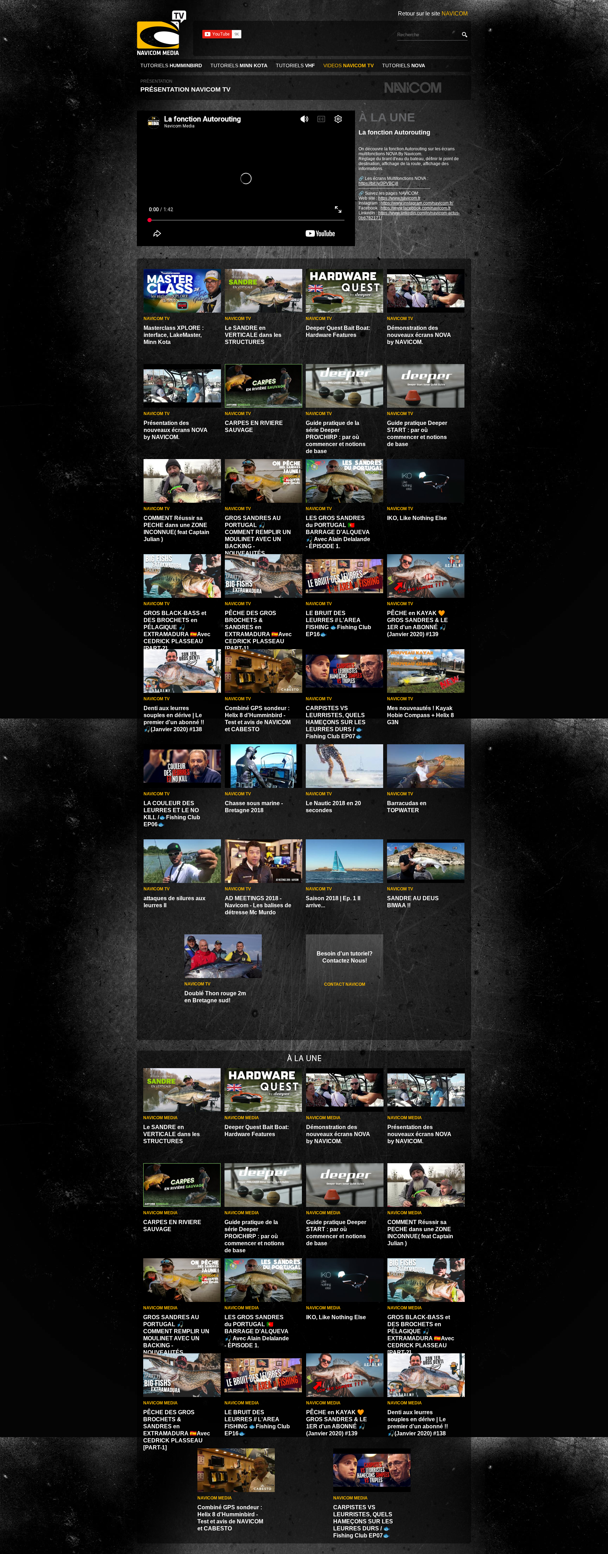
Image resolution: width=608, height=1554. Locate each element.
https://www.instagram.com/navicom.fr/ (417, 203)
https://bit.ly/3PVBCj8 (378, 183)
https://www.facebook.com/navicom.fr (416, 208)
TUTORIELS (171, 65)
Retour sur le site (433, 14)
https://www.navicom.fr (399, 198)
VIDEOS (348, 65)
